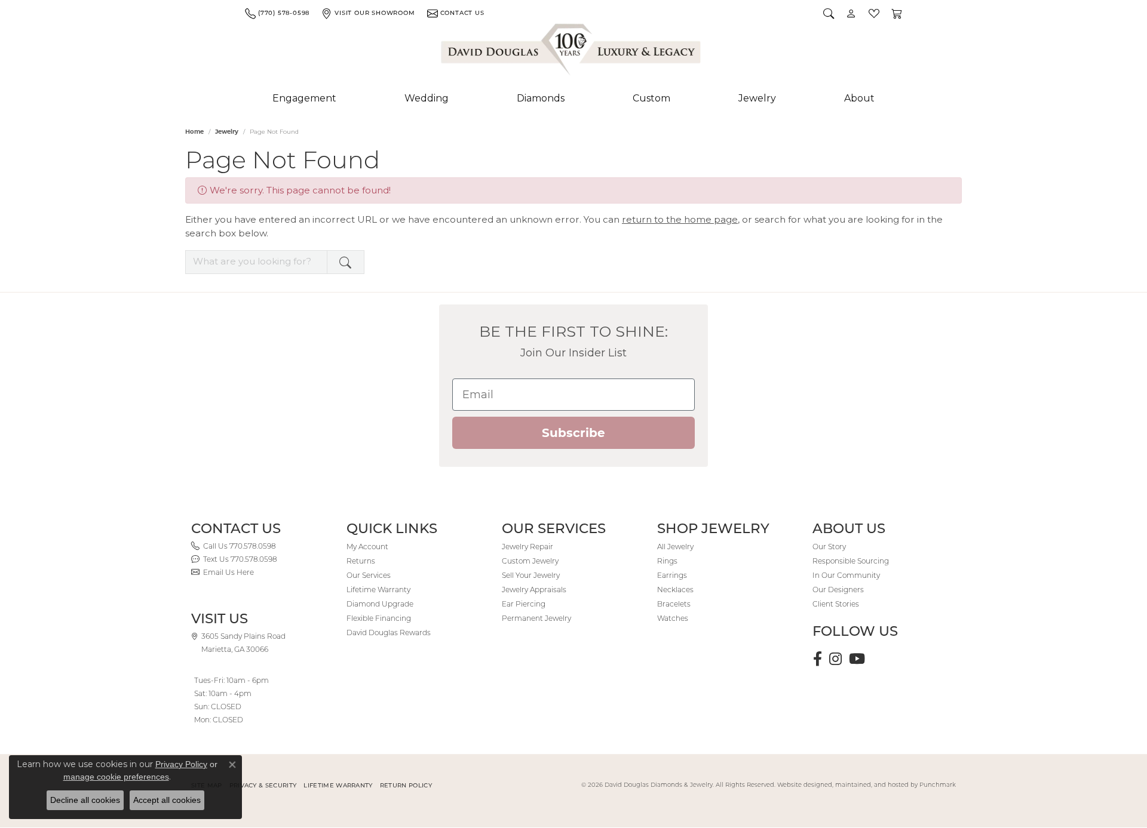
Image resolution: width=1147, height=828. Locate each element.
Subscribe (573, 433)
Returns (360, 560)
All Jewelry (675, 546)
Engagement (304, 98)
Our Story (829, 546)
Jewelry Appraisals (534, 589)
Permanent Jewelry (536, 618)
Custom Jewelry (530, 560)
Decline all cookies (85, 800)
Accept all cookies (167, 800)
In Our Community (846, 575)
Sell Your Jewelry (531, 575)
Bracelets (674, 603)
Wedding (426, 98)
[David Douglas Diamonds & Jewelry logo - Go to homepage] (571, 52)
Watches (672, 618)
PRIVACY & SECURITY (263, 785)
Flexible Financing (378, 618)
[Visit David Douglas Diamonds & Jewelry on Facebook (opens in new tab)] (817, 659)
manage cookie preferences (116, 776)
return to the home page (680, 219)
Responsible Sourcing (850, 560)
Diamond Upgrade (379, 603)
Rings (667, 560)
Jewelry (757, 98)
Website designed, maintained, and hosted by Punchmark (866, 785)
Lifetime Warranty (378, 589)
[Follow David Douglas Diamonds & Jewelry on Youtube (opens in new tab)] (857, 659)
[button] (828, 13)
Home (194, 132)
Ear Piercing (523, 603)
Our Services (368, 575)
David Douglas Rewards (388, 632)
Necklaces (675, 589)
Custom (651, 98)
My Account (367, 546)
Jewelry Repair (527, 546)
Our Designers (838, 589)
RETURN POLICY (406, 785)
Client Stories (835, 603)
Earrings (672, 575)
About (859, 98)
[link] (277, 13)
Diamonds (541, 98)
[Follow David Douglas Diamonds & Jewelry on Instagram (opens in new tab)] (835, 659)
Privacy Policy (181, 764)
